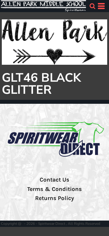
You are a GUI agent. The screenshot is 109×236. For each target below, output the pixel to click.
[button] (92, 6)
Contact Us (54, 179)
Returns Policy (54, 198)
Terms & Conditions (54, 189)
